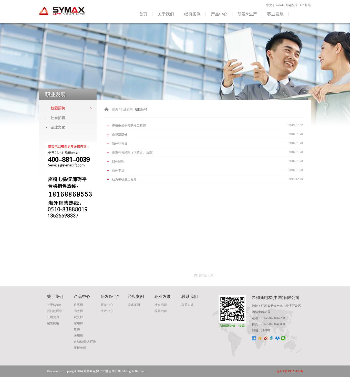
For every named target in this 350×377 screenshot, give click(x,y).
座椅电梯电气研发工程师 (129, 125)
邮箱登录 (292, 5)
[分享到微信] (283, 338)
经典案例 (192, 14)
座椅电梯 (80, 348)
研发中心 (107, 305)
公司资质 (53, 317)
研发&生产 (247, 14)
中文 (269, 5)
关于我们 (166, 14)
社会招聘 (58, 118)
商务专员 (118, 170)
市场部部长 (119, 134)
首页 (143, 14)
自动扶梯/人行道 (85, 341)
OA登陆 (305, 5)
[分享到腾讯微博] (272, 338)
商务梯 (78, 311)
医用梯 (78, 335)
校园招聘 (161, 311)
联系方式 (187, 305)
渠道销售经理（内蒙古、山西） (133, 152)
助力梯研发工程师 (124, 179)
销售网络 (53, 323)
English (279, 5)
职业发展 (275, 14)
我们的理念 (54, 311)
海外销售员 (119, 143)
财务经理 (118, 161)
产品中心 (219, 14)
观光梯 (78, 317)
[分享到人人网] (277, 338)
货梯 (77, 329)
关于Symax (54, 305)
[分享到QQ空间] (260, 338)
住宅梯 (78, 305)
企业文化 (58, 127)
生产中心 (107, 311)
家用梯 (78, 323)
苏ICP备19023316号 (290, 371)
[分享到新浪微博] (266, 338)
